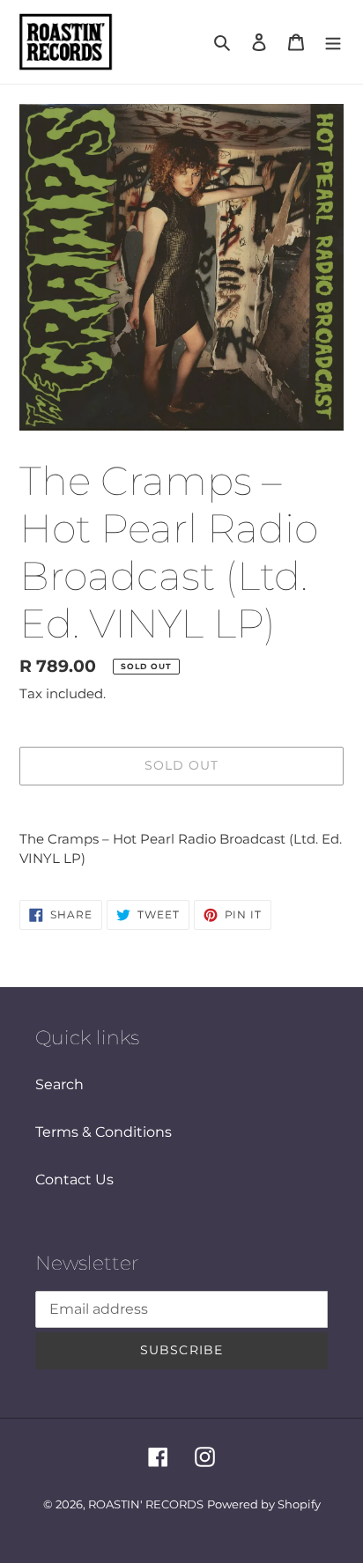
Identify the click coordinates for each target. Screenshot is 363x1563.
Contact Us (74, 1179)
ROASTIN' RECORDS (146, 1504)
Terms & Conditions (103, 1132)
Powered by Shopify (264, 1504)
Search (59, 1084)
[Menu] (333, 42)
